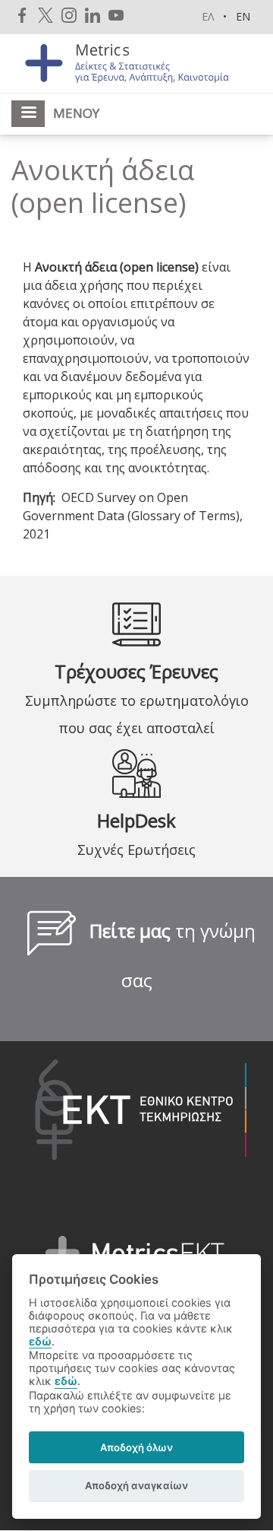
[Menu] (28, 113)
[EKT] (129, 1112)
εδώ (40, 1341)
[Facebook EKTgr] (22, 15)
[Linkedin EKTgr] (92, 15)
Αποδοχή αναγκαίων (136, 1485)
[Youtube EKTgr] (116, 15)
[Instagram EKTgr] (69, 15)
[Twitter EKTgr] (45, 15)
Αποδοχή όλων (136, 1447)
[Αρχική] (136, 62)
